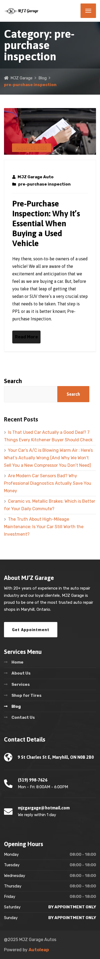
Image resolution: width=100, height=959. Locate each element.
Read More (26, 336)
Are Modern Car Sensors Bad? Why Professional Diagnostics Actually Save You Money (47, 483)
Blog (16, 706)
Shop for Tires (26, 695)
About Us (21, 673)
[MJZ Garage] (21, 10)
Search (13, 380)
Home (17, 662)
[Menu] (88, 10)
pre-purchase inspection (44, 184)
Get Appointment (30, 629)
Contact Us (23, 717)
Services (20, 684)
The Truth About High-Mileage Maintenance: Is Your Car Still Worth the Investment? (43, 527)
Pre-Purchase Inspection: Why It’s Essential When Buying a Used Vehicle (46, 223)
